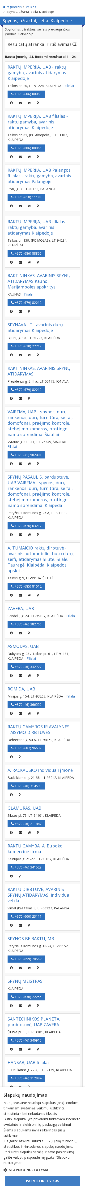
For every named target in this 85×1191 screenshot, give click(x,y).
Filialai (69, 85)
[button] (42, 1170)
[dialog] (42, 1139)
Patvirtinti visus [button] (42, 1180)
